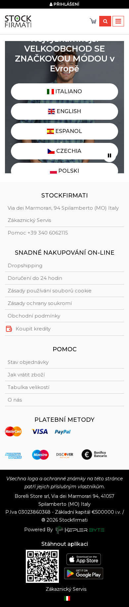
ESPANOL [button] (68, 131)
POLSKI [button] (68, 171)
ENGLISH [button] (68, 111)
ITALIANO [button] (68, 91)
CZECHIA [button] (68, 151)
